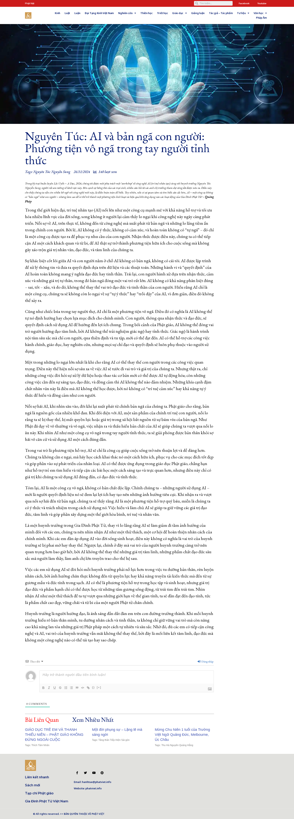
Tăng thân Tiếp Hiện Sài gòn (114, 740)
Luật (67, 13)
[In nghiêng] (49, 687)
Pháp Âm (261, 17)
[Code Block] (82, 687)
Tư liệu (241, 13)
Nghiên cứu (125, 13)
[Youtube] (93, 772)
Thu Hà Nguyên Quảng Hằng (177, 745)
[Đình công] (60, 687)
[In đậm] (43, 687)
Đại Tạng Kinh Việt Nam (99, 13)
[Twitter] (85, 772)
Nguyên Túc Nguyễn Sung (51, 171)
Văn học (258, 13)
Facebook (244, 3)
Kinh (57, 13)
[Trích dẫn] (77, 687)
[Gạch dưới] (54, 687)
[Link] (88, 687)
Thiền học (146, 13)
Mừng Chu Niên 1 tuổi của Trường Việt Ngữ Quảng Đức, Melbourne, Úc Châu (182, 735)
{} (93, 687)
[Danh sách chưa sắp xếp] (71, 687)
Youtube (261, 3)
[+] (99, 687)
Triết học (162, 13)
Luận (77, 13)
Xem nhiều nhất (92, 720)
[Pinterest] (102, 772)
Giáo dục (177, 13)
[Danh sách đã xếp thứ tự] (66, 687)
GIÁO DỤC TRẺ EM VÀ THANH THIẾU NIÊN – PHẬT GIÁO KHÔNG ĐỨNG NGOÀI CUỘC (54, 735)
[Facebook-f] (77, 772)
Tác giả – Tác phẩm (221, 13)
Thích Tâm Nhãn (40, 745)
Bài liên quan (42, 720)
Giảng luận (198, 13)
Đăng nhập (207, 661)
